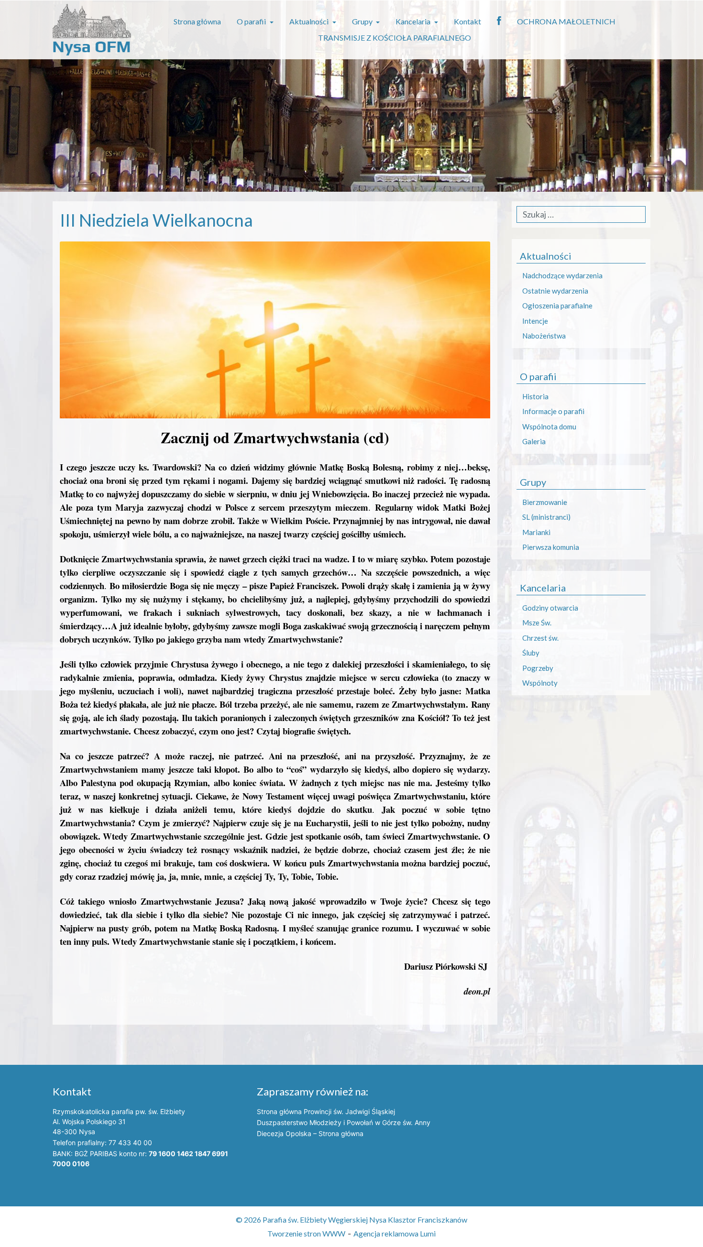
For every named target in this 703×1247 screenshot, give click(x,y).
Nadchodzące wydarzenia (562, 275)
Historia (535, 396)
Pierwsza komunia (550, 547)
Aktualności (309, 21)
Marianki (536, 532)
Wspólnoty (540, 682)
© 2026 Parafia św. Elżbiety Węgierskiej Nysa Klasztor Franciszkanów (351, 1219)
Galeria (534, 441)
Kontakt (467, 21)
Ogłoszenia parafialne (557, 305)
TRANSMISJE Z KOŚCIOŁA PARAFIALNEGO (394, 37)
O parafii (252, 21)
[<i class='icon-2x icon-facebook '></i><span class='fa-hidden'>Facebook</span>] (499, 21)
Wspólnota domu (549, 426)
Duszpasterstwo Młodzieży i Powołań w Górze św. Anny (343, 1122)
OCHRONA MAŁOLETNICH (566, 21)
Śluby (530, 652)
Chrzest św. (540, 638)
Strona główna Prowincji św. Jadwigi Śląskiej (326, 1111)
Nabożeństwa (544, 335)
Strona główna (197, 21)
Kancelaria (413, 21)
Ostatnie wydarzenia (555, 290)
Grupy (363, 21)
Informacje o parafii (553, 411)
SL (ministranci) (546, 517)
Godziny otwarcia (550, 607)
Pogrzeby (537, 668)
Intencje (535, 321)
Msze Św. (536, 622)
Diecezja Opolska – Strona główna (310, 1133)
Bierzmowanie (544, 502)
